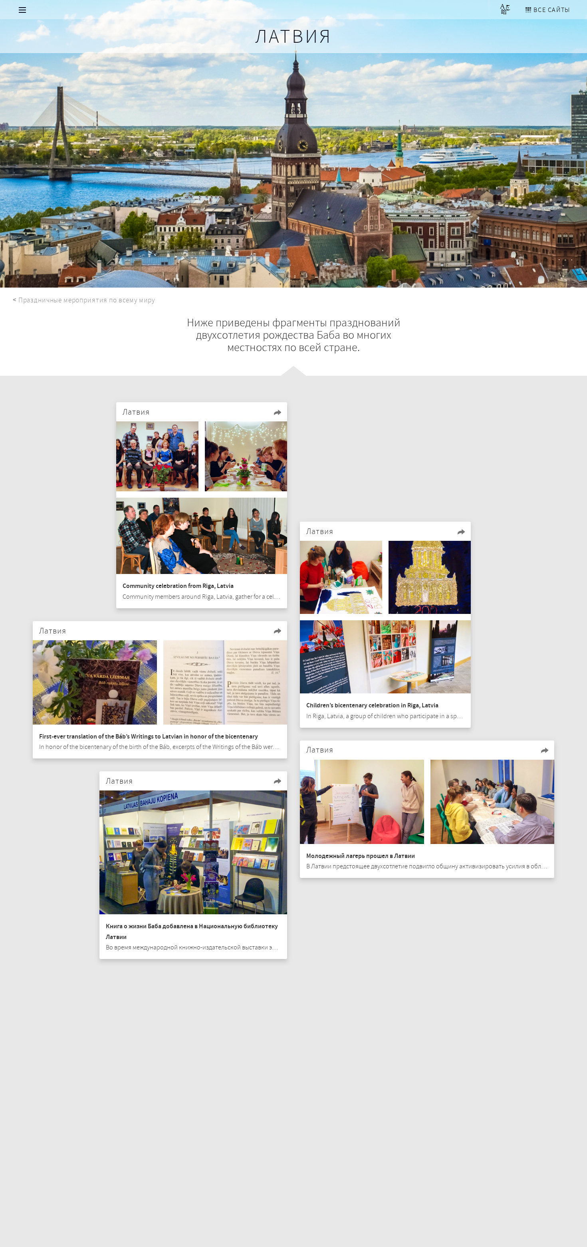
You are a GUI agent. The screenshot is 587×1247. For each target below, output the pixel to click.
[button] (278, 412)
